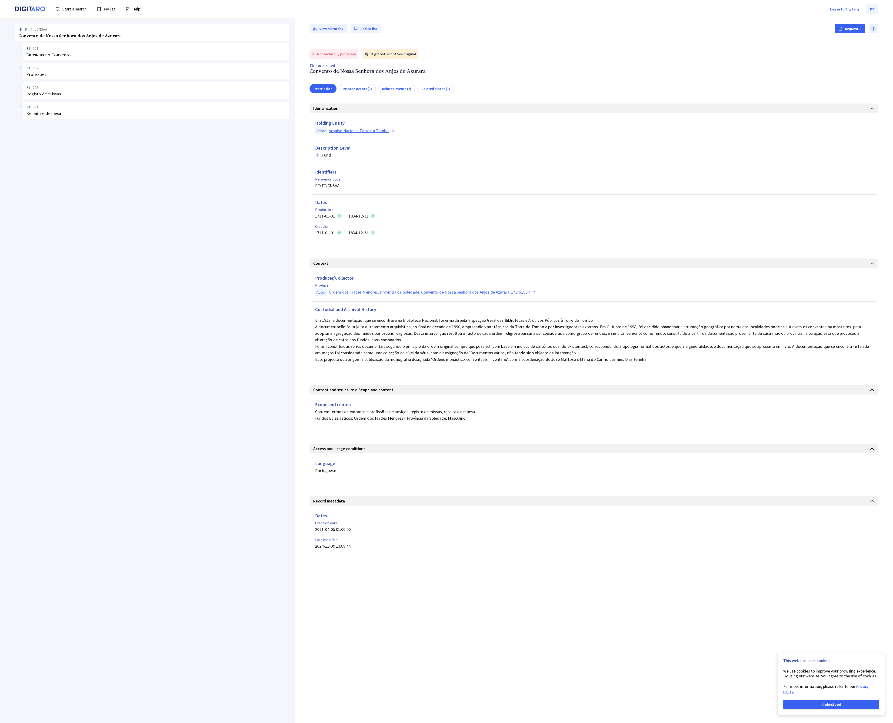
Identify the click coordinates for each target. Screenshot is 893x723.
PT (872, 9)
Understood (831, 704)
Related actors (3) (357, 88)
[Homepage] (30, 10)
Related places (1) (435, 88)
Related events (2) (396, 88)
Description (323, 88)
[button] (147, 370)
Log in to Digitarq (844, 9)
